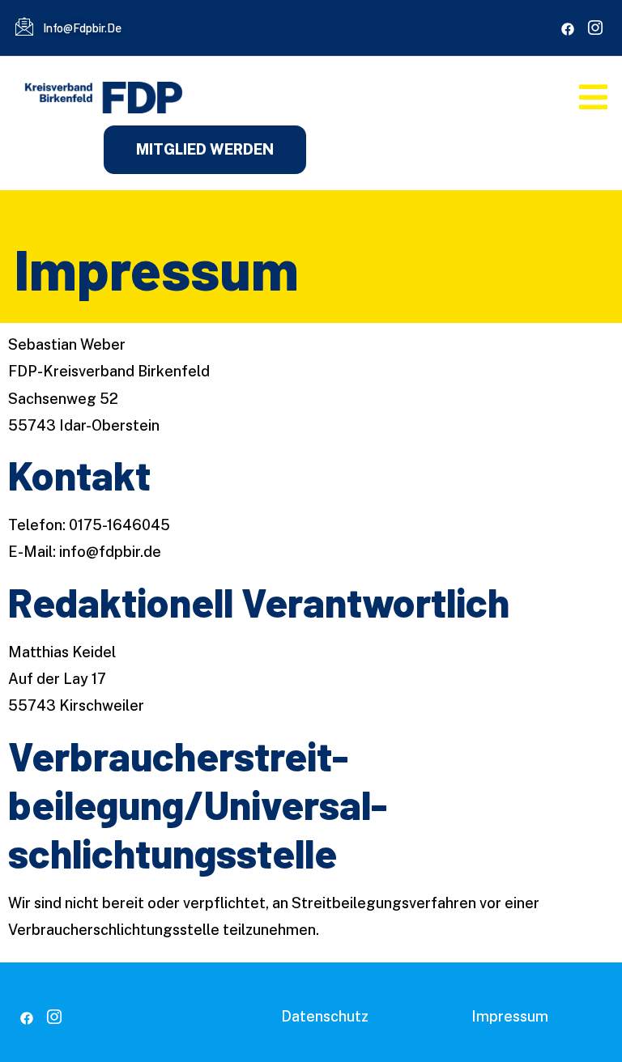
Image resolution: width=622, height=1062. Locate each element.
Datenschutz (325, 1016)
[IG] (595, 29)
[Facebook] (568, 29)
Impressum (509, 1016)
